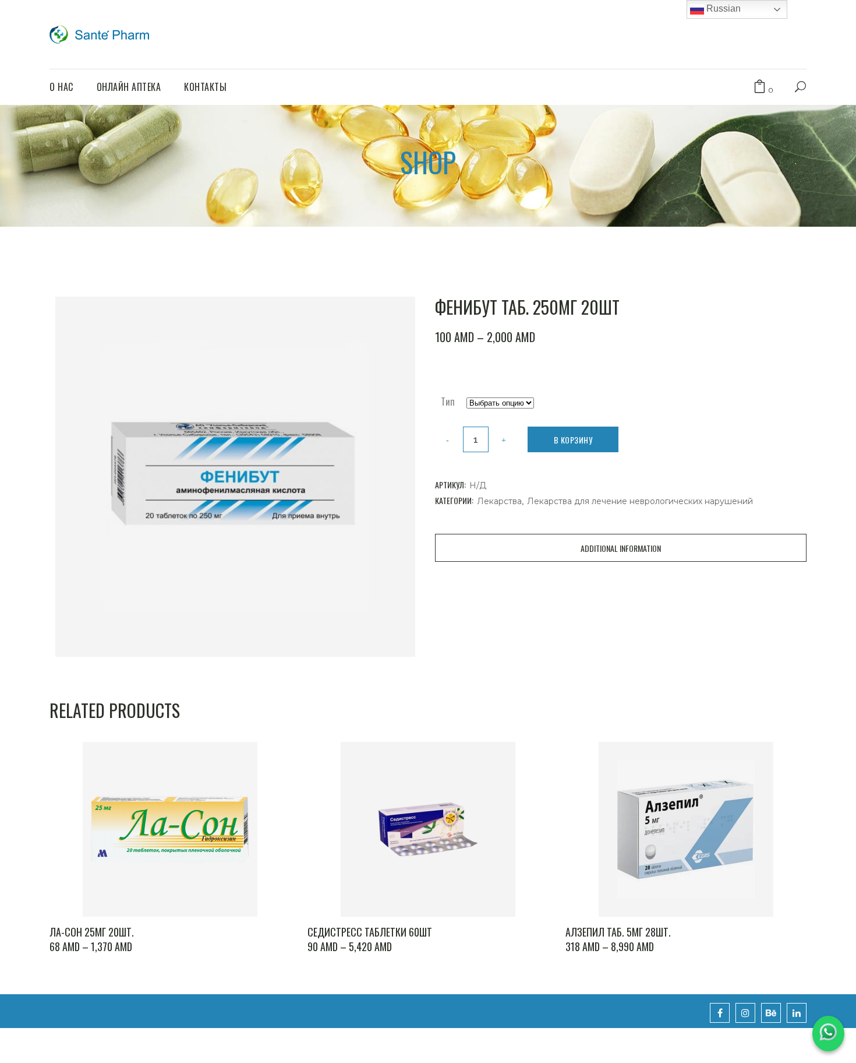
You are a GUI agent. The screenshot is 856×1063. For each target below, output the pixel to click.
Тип (448, 402)
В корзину (573, 440)
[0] (759, 87)
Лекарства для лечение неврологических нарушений (640, 501)
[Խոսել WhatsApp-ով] (828, 1033)
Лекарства (499, 501)
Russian (722, 8)
